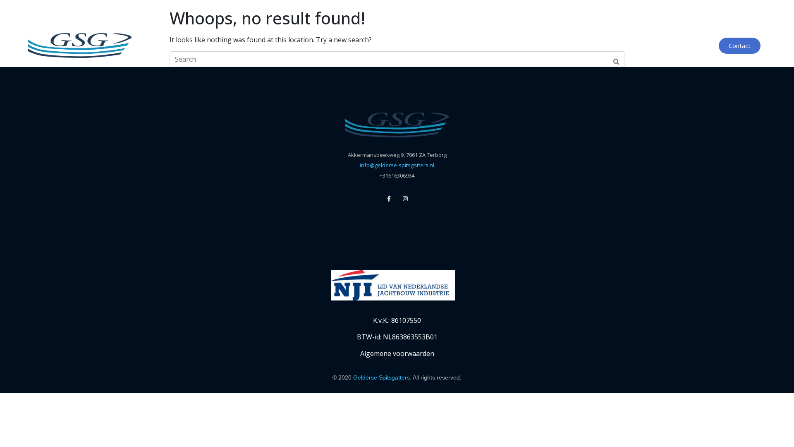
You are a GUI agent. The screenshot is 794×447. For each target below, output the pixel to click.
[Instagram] (405, 199)
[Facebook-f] (389, 199)
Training (594, 45)
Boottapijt (484, 45)
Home (263, 45)
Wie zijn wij (541, 45)
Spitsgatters (315, 45)
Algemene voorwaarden (397, 353)
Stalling (371, 45)
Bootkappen (425, 45)
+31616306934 (397, 175)
